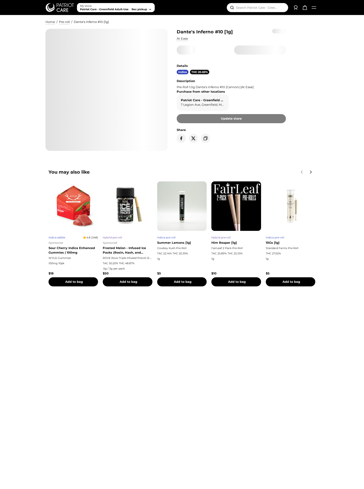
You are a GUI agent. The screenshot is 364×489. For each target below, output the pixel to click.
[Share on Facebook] (181, 138)
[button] (182, 38)
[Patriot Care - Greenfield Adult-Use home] (60, 7)
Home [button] (50, 22)
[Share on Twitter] (193, 138)
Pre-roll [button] (64, 22)
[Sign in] (295, 7)
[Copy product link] (205, 138)
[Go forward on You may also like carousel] (310, 172)
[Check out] (304, 7)
